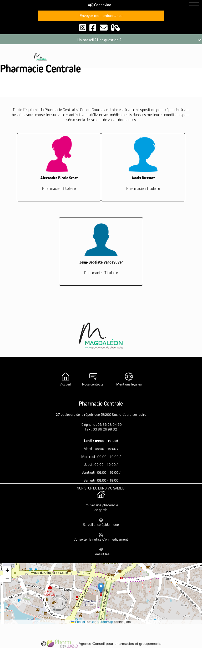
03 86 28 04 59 (110, 425)
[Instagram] (82, 27)
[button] (101, 588)
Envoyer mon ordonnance (101, 15)
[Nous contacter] (104, 27)
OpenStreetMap (101, 621)
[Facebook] (92, 27)
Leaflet (79, 621)
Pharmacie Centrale (40, 69)
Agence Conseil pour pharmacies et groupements (119, 643)
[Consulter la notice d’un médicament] (115, 27)
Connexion (102, 5)
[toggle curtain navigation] (194, 5)
